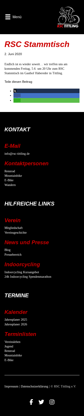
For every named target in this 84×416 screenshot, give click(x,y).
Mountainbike (13, 175)
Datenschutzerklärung (34, 386)
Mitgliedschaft (13, 228)
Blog (7, 250)
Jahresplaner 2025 (15, 319)
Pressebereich (13, 254)
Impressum (11, 386)
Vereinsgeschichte (15, 232)
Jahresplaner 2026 (15, 324)
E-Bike (8, 180)
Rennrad (9, 171)
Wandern (10, 185)
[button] (15, 91)
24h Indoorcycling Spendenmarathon (27, 276)
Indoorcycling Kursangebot (21, 272)
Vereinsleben (12, 342)
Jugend (8, 346)
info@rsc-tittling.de (17, 153)
